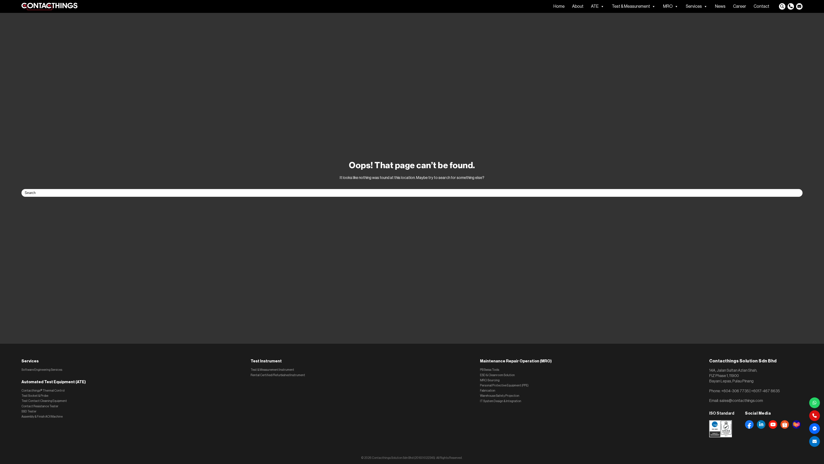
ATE (595, 6)
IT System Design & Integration (500, 401)
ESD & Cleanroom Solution (497, 375)
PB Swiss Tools (489, 369)
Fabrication (487, 390)
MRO (668, 6)
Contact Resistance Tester (39, 406)
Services (694, 6)
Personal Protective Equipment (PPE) (504, 385)
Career (739, 6)
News (720, 6)
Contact (761, 6)
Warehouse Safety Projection (499, 395)
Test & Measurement (631, 6)
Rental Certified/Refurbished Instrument (278, 375)
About (577, 6)
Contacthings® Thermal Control (43, 390)
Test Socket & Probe (34, 395)
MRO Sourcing (490, 380)
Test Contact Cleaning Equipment (44, 401)
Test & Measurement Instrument (272, 369)
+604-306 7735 (735, 391)
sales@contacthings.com (741, 401)
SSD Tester (28, 411)
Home (559, 6)
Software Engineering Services (41, 369)
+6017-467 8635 (765, 391)
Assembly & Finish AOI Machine (42, 416)
